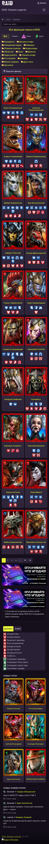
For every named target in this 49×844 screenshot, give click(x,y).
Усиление (16, 111)
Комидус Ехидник (24, 817)
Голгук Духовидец (35, 708)
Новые (15, 36)
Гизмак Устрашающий (13, 349)
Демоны (32, 51)
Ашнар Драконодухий (36, 253)
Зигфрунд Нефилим (13, 399)
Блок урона (3, 111)
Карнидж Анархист (13, 446)
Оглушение (7, 264)
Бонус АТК (3, 206)
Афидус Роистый (13, 253)
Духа (41, 36)
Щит (35, 306)
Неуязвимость (19, 306)
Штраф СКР (19, 214)
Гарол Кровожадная (36, 303)
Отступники (9, 58)
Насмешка (21, 206)
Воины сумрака (11, 62)
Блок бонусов (3, 164)
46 (25, 560)
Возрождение (12, 206)
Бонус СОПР (21, 111)
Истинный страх (40, 164)
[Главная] (2, 19)
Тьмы (28, 36)
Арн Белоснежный (36, 203)
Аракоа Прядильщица (36, 156)
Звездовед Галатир (36, 349)
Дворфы (24, 58)
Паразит (14, 214)
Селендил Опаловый (36, 744)
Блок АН (31, 164)
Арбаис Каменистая (13, 203)
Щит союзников (40, 306)
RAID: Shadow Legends (11, 836)
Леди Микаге (36, 492)
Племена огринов (12, 48)
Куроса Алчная (13, 492)
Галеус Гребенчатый (13, 303)
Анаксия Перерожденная (36, 109)
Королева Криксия (36, 446)
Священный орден (12, 45)
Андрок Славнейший (13, 156)
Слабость (7, 164)
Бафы (18, 629)
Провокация (12, 264)
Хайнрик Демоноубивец (35, 779)
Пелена (16, 256)
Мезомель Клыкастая (36, 542)
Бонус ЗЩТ (7, 111)
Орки (20, 51)
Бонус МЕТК (7, 206)
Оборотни (9, 51)
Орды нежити (10, 55)
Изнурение (21, 164)
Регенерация (16, 206)
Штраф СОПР (16, 164)
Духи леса (28, 62)
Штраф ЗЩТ (12, 164)
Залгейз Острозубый (13, 744)
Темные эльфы (28, 55)
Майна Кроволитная (13, 542)
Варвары (30, 45)
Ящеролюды (31, 48)
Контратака (12, 111)
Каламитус (36, 399)
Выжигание (10, 214)
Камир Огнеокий (13, 708)
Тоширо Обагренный (26, 792)
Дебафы (8, 629)
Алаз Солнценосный (13, 108)
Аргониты (8, 65)
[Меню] (44, 10)
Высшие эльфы (26, 41)
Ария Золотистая (13, 779)
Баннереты (9, 41)
